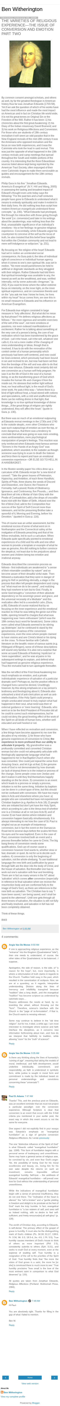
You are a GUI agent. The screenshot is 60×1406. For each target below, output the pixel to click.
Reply (11, 1043)
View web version (30, 1383)
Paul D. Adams (16, 1096)
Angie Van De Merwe (19, 945)
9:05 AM (35, 1053)
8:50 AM (35, 945)
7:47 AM (29, 1096)
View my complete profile (13, 1396)
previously (44, 1138)
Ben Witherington (22, 9)
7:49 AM (36, 1301)
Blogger (36, 1403)
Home (30, 1378)
